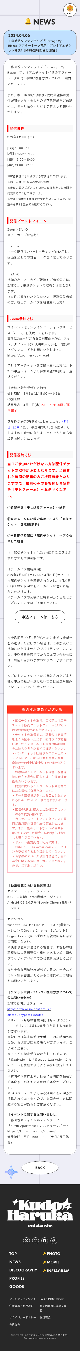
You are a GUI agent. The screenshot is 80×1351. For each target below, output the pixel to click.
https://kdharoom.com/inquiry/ (31, 1131)
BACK (40, 1167)
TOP (13, 1253)
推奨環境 (45, 1317)
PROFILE (16, 1278)
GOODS (16, 1286)
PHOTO (53, 1253)
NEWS (15, 1261)
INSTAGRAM (58, 1270)
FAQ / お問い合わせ (52, 1299)
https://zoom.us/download (28, 355)
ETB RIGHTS (50, 1338)
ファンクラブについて (22, 1299)
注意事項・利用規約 (21, 1306)
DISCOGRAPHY (23, 1270)
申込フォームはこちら (40, 616)
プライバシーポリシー (22, 1317)
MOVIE (53, 1262)
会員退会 (14, 1324)
